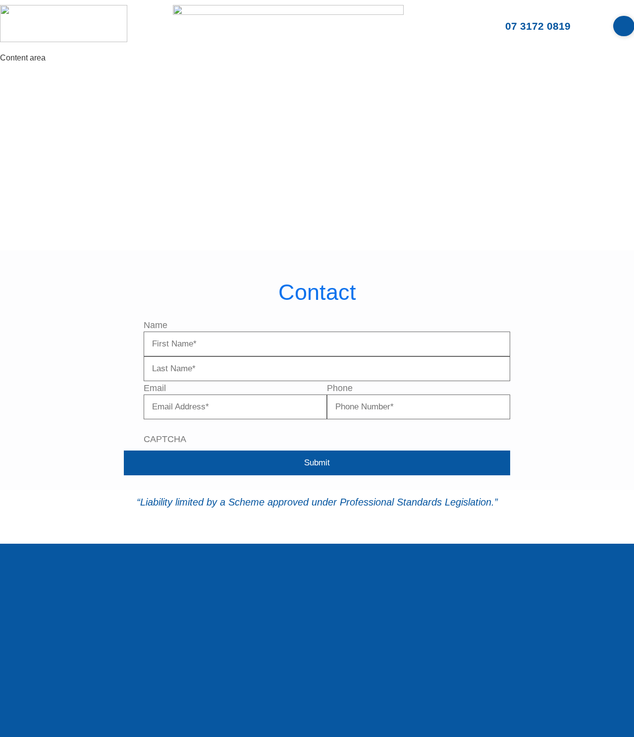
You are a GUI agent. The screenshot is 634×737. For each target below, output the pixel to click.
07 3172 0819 (538, 26)
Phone (340, 388)
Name (155, 325)
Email (155, 388)
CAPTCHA (165, 439)
